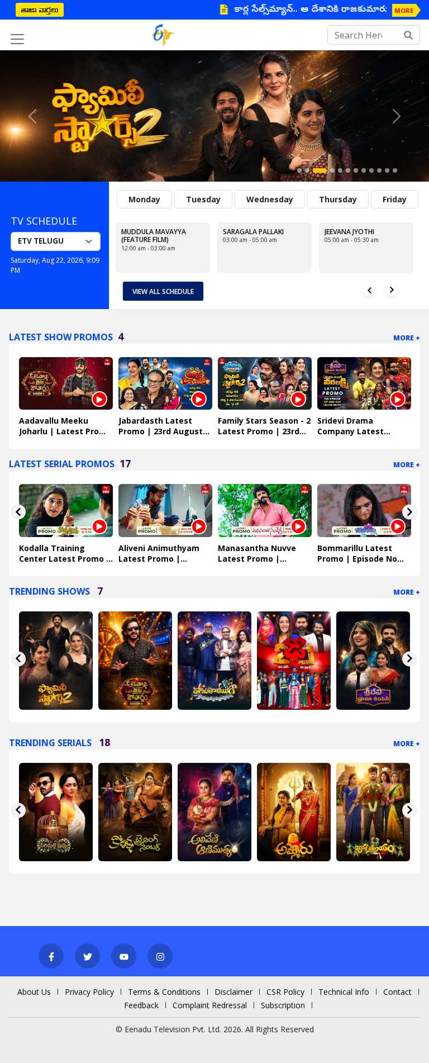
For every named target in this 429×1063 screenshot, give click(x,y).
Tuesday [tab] (203, 199)
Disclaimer (233, 991)
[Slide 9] (371, 170)
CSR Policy (285, 991)
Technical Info (343, 991)
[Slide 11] (387, 170)
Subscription (283, 1005)
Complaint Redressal (210, 1005)
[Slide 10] (379, 170)
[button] (32, 116)
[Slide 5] (340, 170)
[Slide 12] (395, 170)
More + (406, 338)
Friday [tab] (395, 199)
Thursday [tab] (338, 199)
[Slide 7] (356, 170)
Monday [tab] (144, 199)
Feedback (141, 1005)
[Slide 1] (299, 170)
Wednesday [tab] (269, 199)
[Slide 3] (320, 170)
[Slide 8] (363, 170)
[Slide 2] (307, 170)
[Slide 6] (348, 170)
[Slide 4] (332, 170)
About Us (34, 991)
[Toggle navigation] (17, 39)
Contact (397, 991)
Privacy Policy (89, 991)
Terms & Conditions (164, 991)
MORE (403, 10)
